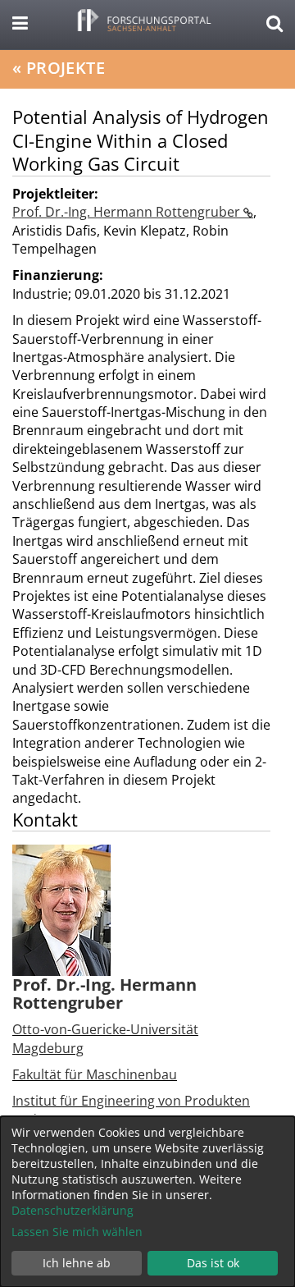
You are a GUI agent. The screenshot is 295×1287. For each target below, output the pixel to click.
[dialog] (147, 1201)
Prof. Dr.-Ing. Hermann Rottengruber (127, 212)
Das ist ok (213, 1263)
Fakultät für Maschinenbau (94, 1074)
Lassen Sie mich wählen (77, 1231)
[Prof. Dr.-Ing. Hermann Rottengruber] (61, 909)
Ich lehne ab (77, 1263)
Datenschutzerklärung (72, 1210)
